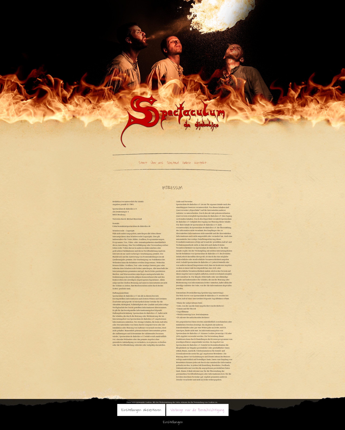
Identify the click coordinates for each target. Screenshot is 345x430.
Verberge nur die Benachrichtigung (197, 410)
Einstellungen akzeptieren (141, 410)
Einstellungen (173, 422)
